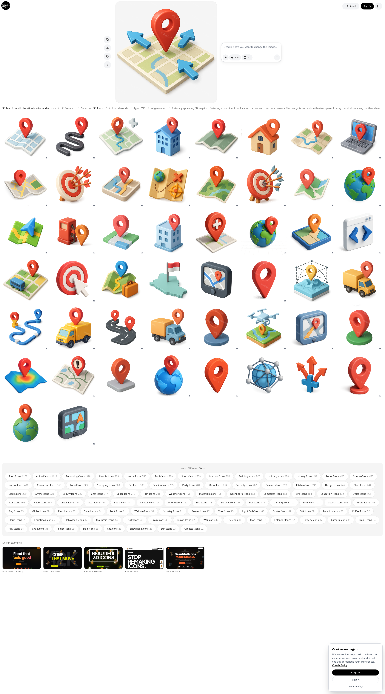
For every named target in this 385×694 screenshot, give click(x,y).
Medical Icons (219, 476)
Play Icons (16, 528)
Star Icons (17, 502)
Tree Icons (226, 511)
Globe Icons (40, 511)
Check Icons (70, 502)
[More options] (107, 64)
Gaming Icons (284, 502)
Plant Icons (362, 485)
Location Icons (333, 511)
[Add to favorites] (107, 56)
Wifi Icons (210, 520)
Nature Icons (18, 485)
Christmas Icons (45, 520)
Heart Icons (43, 502)
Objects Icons (193, 528)
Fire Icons (204, 502)
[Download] (107, 48)
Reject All (355, 679)
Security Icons (246, 485)
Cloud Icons (17, 520)
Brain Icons (160, 520)
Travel (202, 468)
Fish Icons (152, 493)
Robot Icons (335, 476)
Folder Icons (65, 528)
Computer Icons (275, 493)
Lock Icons (118, 511)
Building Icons (249, 476)
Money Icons (307, 476)
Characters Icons (49, 485)
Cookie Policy (339, 665)
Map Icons (258, 520)
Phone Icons (177, 502)
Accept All (355, 672)
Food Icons (18, 476)
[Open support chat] (378, 6)
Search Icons (338, 502)
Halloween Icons (76, 520)
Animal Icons (46, 476)
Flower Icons (200, 511)
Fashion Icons (163, 485)
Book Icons (123, 502)
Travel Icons (79, 485)
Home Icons (137, 476)
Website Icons (144, 511)
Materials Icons (210, 493)
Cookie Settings (355, 686)
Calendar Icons (284, 520)
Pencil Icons (66, 511)
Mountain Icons (107, 520)
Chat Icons (99, 493)
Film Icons (311, 502)
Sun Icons (168, 528)
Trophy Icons (230, 502)
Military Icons (278, 476)
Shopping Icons (108, 485)
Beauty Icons (72, 493)
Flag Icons (16, 511)
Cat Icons (114, 528)
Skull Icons (40, 528)
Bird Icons (304, 493)
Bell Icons (257, 502)
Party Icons (191, 485)
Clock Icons (17, 493)
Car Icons (136, 485)
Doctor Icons (282, 511)
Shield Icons (92, 511)
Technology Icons (78, 476)
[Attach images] (226, 57)
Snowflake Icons (141, 528)
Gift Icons (307, 511)
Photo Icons (366, 502)
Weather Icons (179, 493)
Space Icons (126, 493)
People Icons (109, 476)
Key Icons (234, 520)
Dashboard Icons (242, 493)
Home (183, 468)
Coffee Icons (361, 511)
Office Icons (362, 493)
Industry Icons (173, 511)
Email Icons (367, 520)
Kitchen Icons (306, 485)
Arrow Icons (44, 493)
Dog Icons (90, 528)
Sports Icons (191, 476)
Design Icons (335, 485)
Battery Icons (313, 520)
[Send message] (277, 57)
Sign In (367, 6)
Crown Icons (186, 520)
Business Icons (276, 485)
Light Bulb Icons (253, 511)
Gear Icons (96, 502)
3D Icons (98, 108)
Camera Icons (340, 520)
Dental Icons (150, 502)
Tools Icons (164, 476)
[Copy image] (107, 39)
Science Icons (363, 476)
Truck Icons (134, 520)
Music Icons (218, 485)
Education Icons (332, 493)
